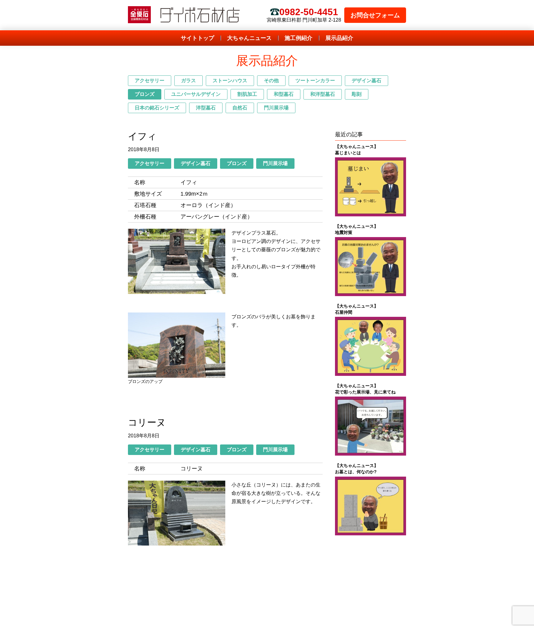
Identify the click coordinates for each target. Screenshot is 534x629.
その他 (271, 80)
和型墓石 (284, 94)
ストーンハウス (230, 80)
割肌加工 (247, 94)
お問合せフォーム (375, 15)
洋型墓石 (206, 107)
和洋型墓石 (322, 94)
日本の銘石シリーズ (157, 107)
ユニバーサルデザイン (196, 94)
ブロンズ (145, 94)
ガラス (188, 80)
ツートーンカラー (315, 80)
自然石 (239, 107)
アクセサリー (149, 80)
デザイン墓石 (366, 80)
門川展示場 (276, 107)
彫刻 (357, 94)
